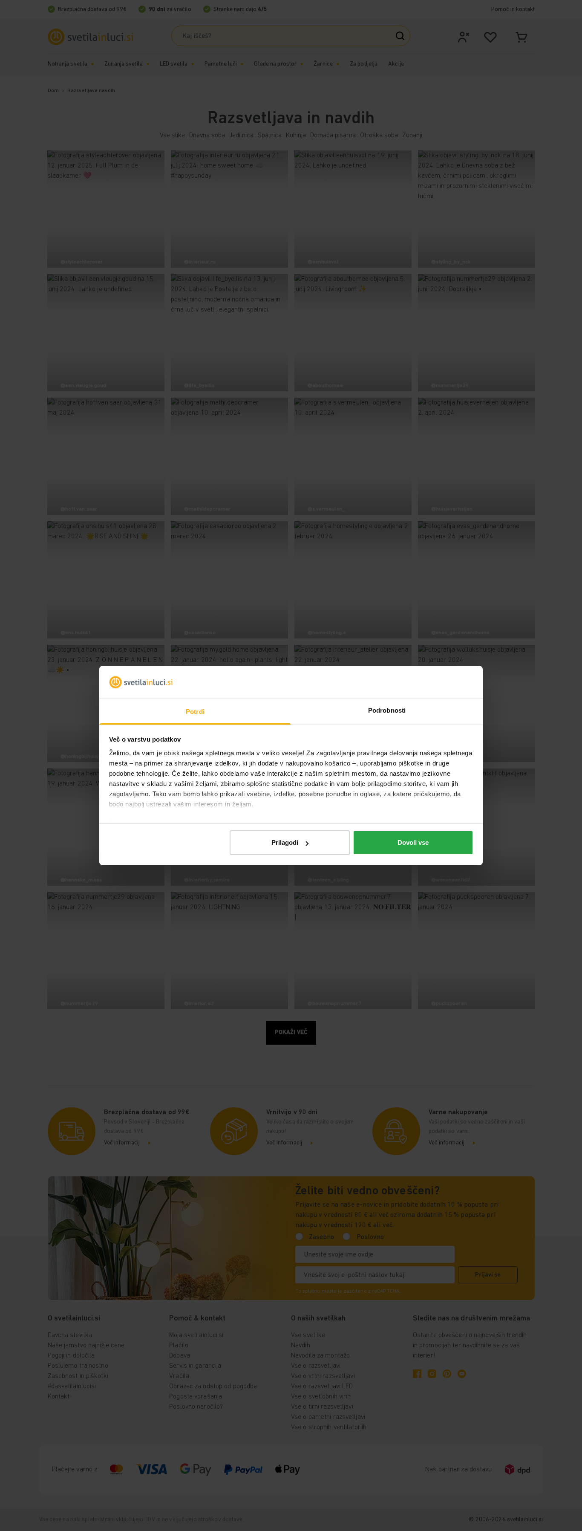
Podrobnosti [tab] (387, 710)
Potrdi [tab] (195, 711)
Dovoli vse (413, 842)
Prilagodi (284, 842)
